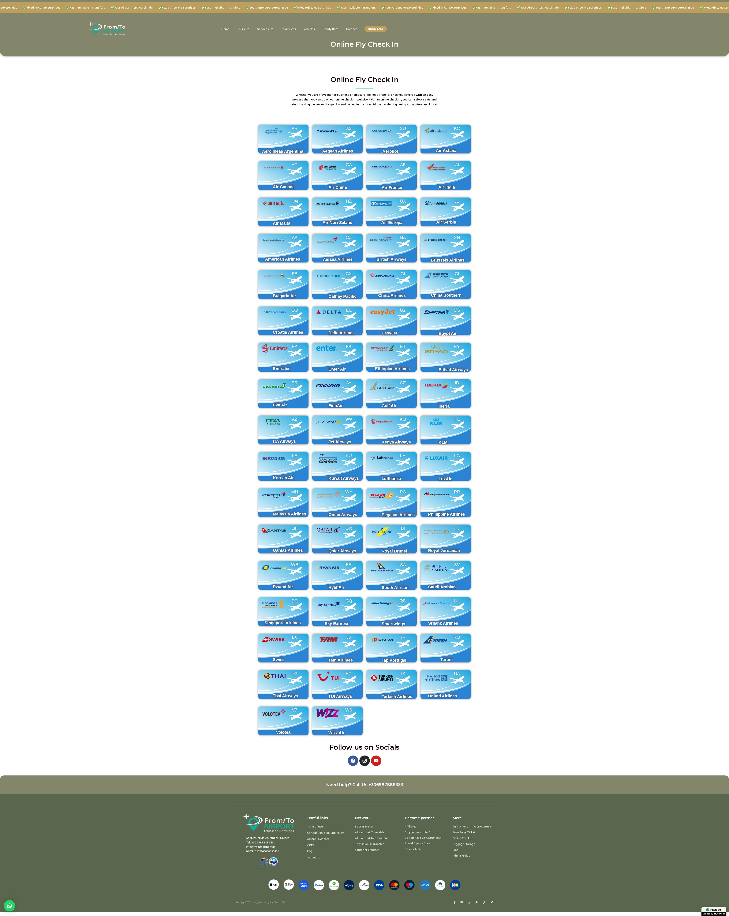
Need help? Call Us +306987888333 (364, 784)
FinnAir (335, 405)
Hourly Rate (330, 29)
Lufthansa (391, 478)
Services (263, 29)
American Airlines (282, 259)
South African (395, 587)
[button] (9, 905)
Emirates (281, 368)
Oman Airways (342, 514)
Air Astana (446, 150)
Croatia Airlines (288, 332)
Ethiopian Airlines (392, 368)
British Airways (391, 259)
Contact (351, 29)
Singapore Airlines (282, 622)
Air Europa (391, 222)
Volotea (283, 732)
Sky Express (337, 623)
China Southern (446, 295)
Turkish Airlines (397, 696)
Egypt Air (448, 333)
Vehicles (309, 29)
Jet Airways (339, 441)
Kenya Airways (396, 442)
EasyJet (389, 333)
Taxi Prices (288, 29)
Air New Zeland (337, 222)
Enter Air (337, 369)
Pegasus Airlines (398, 514)
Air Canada (284, 186)
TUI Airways (340, 696)
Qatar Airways (342, 550)
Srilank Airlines (443, 623)
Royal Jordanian (444, 550)
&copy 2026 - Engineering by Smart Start (262, 902)
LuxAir (445, 479)
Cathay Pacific (342, 296)
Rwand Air (283, 586)
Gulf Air (389, 405)
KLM (443, 442)
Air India (446, 187)
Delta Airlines (341, 332)
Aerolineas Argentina (282, 151)
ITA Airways (284, 441)
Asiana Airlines (338, 259)
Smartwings (393, 623)
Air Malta (281, 223)
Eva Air (280, 405)
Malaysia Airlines (289, 514)
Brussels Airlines (447, 260)
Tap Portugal (394, 660)
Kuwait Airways (343, 478)
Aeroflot (390, 151)
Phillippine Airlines (446, 514)
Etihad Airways (453, 369)
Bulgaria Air (284, 295)
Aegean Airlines (337, 151)
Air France (392, 187)
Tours (241, 29)
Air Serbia (446, 222)
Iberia (444, 406)
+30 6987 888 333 (262, 842)
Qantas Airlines (288, 550)
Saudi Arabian (442, 587)
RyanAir (336, 587)
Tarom (446, 659)
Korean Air (283, 477)
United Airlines (442, 696)
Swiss (279, 659)
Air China (337, 187)
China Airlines (392, 295)
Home (225, 29)
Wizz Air (336, 732)
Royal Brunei (394, 551)
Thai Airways (285, 695)
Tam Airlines (340, 660)
